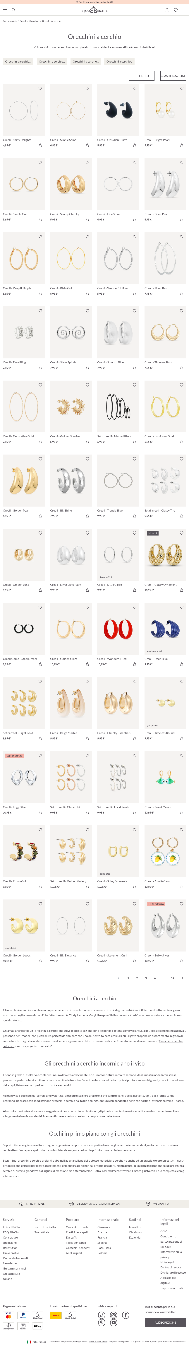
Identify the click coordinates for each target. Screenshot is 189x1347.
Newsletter (10, 1263)
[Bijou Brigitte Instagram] (113, 1315)
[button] (166, 10)
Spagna (102, 1242)
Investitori (135, 1227)
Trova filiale (42, 1232)
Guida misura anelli (15, 1268)
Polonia (102, 1253)
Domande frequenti (15, 1258)
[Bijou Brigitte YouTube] (113, 1322)
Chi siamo (135, 1232)
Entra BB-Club (12, 1227)
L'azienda (134, 1237)
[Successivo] (181, 978)
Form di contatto (45, 1227)
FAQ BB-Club (11, 1232)
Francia (102, 1237)
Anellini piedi (74, 1253)
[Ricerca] (13, 10)
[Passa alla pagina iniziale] (94, 9)
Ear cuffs (71, 1237)
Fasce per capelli (76, 1242)
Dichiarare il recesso (173, 1272)
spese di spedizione (98, 1341)
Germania (103, 1227)
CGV (163, 1231)
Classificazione (173, 75)
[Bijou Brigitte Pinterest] (101, 1322)
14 (172, 978)
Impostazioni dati (172, 1288)
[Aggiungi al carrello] (40, 145)
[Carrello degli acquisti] (184, 10)
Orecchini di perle (77, 1227)
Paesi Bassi (104, 1247)
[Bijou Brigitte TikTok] (101, 1315)
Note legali (167, 1262)
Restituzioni (10, 1247)
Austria (102, 1232)
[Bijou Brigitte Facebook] (125, 1315)
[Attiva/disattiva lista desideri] (40, 88)
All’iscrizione (165, 1322)
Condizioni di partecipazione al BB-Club (171, 1241)
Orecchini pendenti (78, 1247)
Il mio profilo (11, 1253)
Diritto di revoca (170, 1267)
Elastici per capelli (77, 1232)
